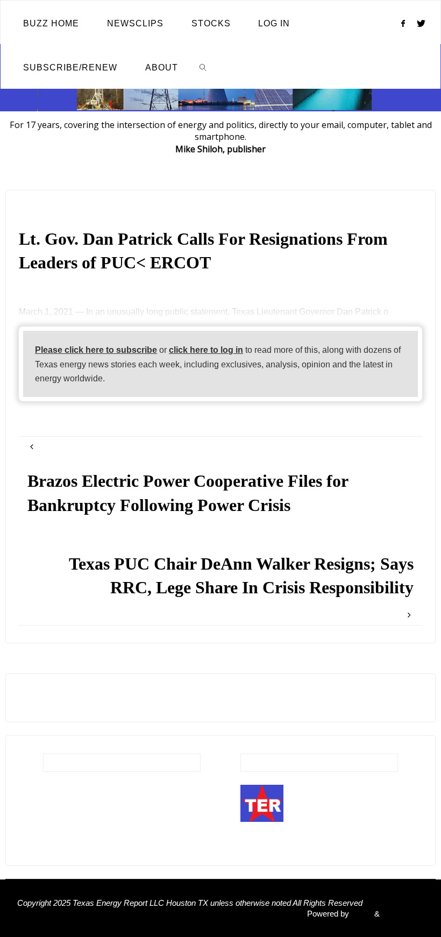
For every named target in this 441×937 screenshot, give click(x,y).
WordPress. (403, 914)
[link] (203, 67)
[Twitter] (421, 23)
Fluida (360, 914)
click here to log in (206, 349)
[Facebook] (403, 23)
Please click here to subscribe (96, 349)
